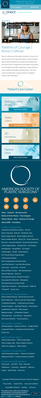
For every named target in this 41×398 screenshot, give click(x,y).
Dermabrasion (6, 248)
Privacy (5, 396)
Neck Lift (18, 274)
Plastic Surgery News (9, 340)
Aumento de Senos (20, 326)
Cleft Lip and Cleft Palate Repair (25, 300)
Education (27, 364)
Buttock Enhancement (30, 242)
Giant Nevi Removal (21, 306)
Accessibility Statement (12, 387)
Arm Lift (27, 230)
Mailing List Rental (8, 356)
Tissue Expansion (22, 319)
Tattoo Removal (23, 286)
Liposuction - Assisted (18, 267)
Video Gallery (6, 21)
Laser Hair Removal (8, 264)
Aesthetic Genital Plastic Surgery (13, 230)
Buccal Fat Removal (15, 242)
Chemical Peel (21, 245)
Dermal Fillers (16, 248)
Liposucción (5, 332)
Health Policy (12, 370)
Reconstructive (21, 212)
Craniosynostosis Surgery (25, 303)
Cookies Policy (17, 384)
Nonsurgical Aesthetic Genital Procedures (15, 277)
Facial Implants (23, 252)
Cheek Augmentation (9, 245)
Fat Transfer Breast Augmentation (13, 255)
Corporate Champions (27, 353)
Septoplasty (28, 315)
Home (4, 212)
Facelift (14, 252)
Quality (4, 370)
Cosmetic (10, 212)
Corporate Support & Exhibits (24, 356)
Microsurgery (23, 309)
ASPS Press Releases (9, 346)
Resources (21, 370)
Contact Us (32, 387)
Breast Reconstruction (26, 297)
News (16, 219)
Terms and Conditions (31, 384)
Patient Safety (7, 219)
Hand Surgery (33, 306)
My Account (6, 364)
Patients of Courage (26, 219)
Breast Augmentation (9, 236)
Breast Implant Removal (25, 236)
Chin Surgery (32, 245)
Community (15, 367)
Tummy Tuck (14, 289)
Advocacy (31, 367)
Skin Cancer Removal (8, 319)
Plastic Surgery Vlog (8, 343)
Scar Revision (17, 315)
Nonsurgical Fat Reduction (10, 280)
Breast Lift (22, 239)
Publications (6, 367)
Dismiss (35, 393)
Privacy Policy (7, 384)
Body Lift (17, 233)
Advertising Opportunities (10, 353)
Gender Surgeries (7, 306)
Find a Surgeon (16, 7)
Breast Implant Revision (9, 239)
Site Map (24, 387)
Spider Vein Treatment (9, 286)
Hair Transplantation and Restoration (14, 261)
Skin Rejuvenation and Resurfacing (13, 283)
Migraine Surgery (7, 312)
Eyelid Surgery (6, 252)
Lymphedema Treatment (10, 309)
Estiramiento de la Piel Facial (25, 329)
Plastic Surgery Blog (23, 340)
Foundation (16, 222)
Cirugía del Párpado (8, 329)
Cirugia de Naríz (33, 326)
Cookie (13, 396)
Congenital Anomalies (9, 303)
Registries (23, 367)
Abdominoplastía (7, 326)
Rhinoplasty (24, 280)
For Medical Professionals (14, 361)
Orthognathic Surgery (21, 312)
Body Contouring (7, 233)
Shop (20, 364)
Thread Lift (5, 289)
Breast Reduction (32, 239)
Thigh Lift (33, 286)
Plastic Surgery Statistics (24, 343)
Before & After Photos (10, 216)
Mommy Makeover (8, 274)
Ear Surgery (26, 248)
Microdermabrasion (25, 270)
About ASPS (6, 222)
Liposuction (5, 267)
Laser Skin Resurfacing (22, 264)
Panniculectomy (7, 315)
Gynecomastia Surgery (9, 258)
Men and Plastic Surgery (9, 270)
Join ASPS (14, 364)
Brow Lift (5, 242)
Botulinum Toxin (26, 233)
